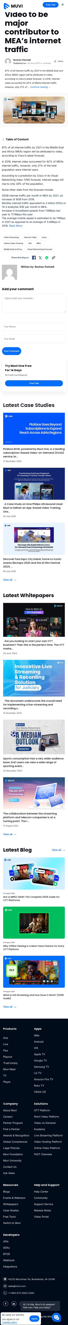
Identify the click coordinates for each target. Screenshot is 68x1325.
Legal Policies (11, 1148)
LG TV (37, 1073)
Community (41, 1197)
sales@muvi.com (17, 1286)
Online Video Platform (47, 1148)
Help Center (41, 1191)
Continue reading (40, 87)
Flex (5, 1050)
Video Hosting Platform (48, 1141)
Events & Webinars (14, 1197)
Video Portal (41, 1216)
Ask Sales (9, 1173)
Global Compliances (15, 1141)
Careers (7, 1116)
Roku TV (39, 1085)
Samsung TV (41, 1066)
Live (5, 1044)
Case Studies (11, 1210)
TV (4, 1075)
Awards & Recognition (16, 1135)
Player (7, 1081)
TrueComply (10, 1063)
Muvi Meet (9, 1069)
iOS (36, 1047)
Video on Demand (45, 1122)
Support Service (43, 1204)
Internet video (30, 237)
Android (38, 1041)
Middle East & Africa (13, 249)
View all (7, 579)
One (5, 1037)
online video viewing (13, 243)
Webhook (9, 1260)
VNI (29, 243)
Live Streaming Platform (48, 1135)
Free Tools (9, 1216)
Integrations (10, 1266)
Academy (39, 1129)
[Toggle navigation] (62, 4)
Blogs (6, 1191)
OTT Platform (42, 1110)
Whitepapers (10, 1204)
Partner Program (13, 1122)
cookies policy (9, 1322)
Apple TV (39, 1054)
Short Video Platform (46, 1116)
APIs (5, 1241)
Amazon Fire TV (43, 1079)
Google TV (40, 1060)
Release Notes (42, 1210)
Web (36, 1035)
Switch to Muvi (12, 1222)
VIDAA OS (40, 1091)
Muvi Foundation (13, 1154)
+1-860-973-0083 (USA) (21, 1293)
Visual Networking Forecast (39, 249)
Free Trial (50, 4)
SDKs (6, 1247)
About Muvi (10, 1110)
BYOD (6, 1254)
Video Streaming (11, 237)
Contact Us (9, 1166)
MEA (39, 243)
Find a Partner (11, 1129)
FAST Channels (43, 1154)
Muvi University (12, 1160)
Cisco (44, 237)
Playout (7, 1056)
